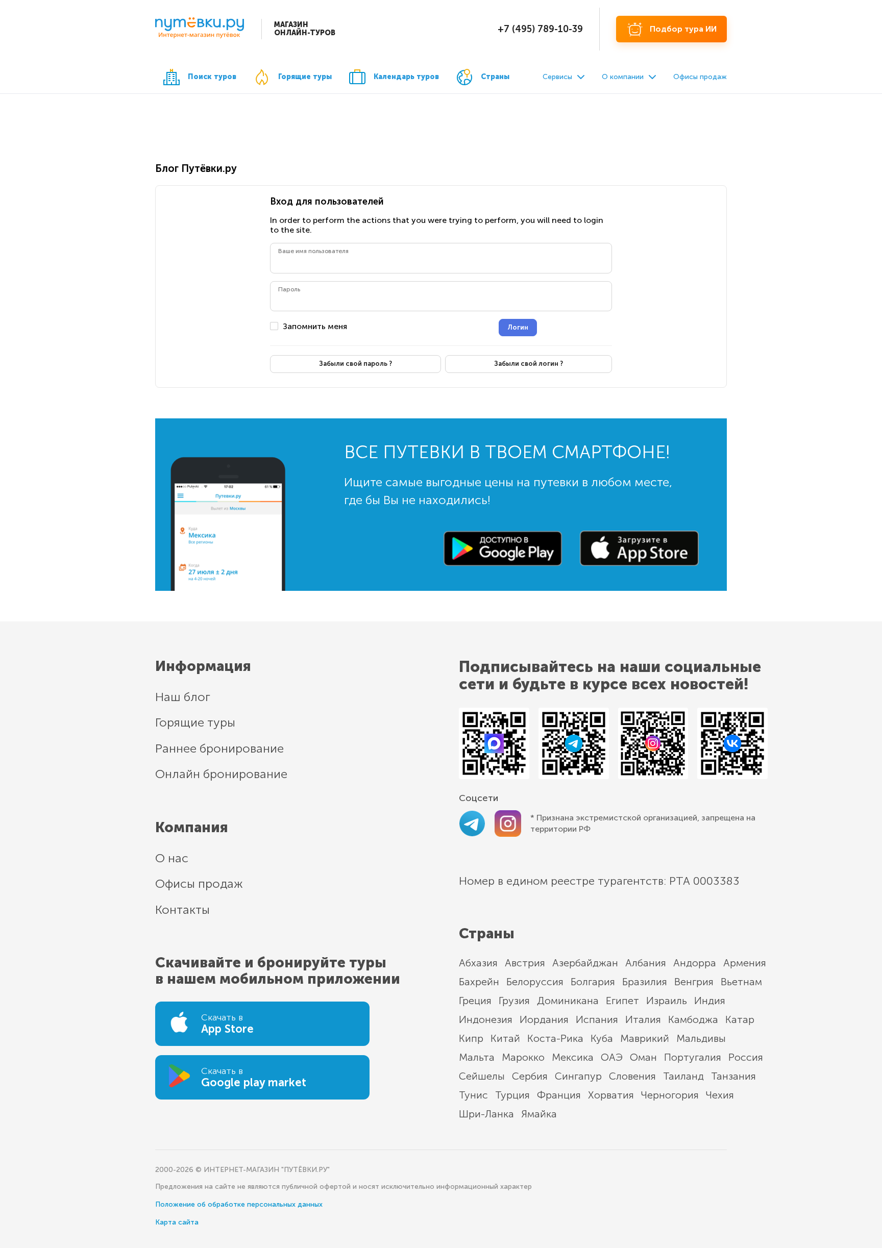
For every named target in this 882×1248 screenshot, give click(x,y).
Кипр (471, 1038)
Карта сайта (177, 1222)
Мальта (477, 1057)
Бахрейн (479, 982)
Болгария (593, 982)
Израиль (666, 1000)
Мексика (573, 1057)
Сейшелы (482, 1076)
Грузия (514, 1000)
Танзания (733, 1076)
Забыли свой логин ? (528, 363)
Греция (475, 1000)
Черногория (670, 1095)
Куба (602, 1038)
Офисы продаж (700, 76)
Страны (495, 76)
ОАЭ (612, 1057)
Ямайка (539, 1114)
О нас (171, 858)
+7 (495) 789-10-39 (540, 29)
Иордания (544, 1019)
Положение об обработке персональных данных (239, 1204)
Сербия (530, 1076)
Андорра (694, 963)
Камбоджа (693, 1019)
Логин (517, 327)
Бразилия (644, 982)
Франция (559, 1095)
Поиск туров (212, 76)
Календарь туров (406, 76)
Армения (744, 963)
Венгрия (694, 982)
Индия (709, 1000)
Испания (597, 1019)
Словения (632, 1076)
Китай (505, 1038)
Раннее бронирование (219, 748)
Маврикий (644, 1038)
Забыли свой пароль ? (355, 363)
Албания (645, 963)
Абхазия (478, 963)
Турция (512, 1095)
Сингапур (578, 1076)
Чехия (720, 1095)
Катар (739, 1019)
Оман (643, 1057)
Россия (745, 1057)
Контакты (182, 909)
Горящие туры (305, 76)
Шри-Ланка (486, 1114)
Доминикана (568, 1000)
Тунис (473, 1095)
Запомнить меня (315, 326)
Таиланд (683, 1076)
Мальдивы (701, 1038)
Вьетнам (741, 982)
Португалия (692, 1057)
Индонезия (485, 1019)
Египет (622, 1000)
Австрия (525, 963)
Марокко (523, 1057)
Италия (643, 1019)
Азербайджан (585, 963)
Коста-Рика (555, 1038)
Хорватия (611, 1095)
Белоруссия (535, 982)
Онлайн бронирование (221, 773)
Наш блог (182, 696)
